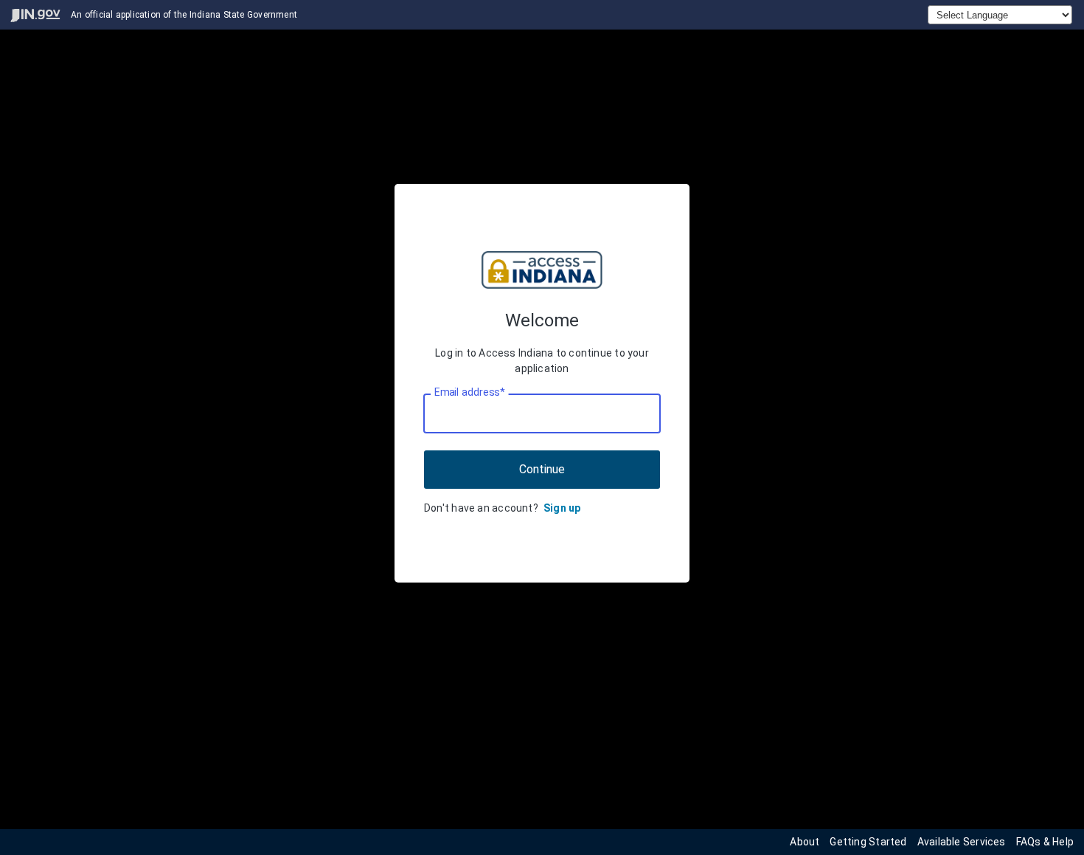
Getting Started (868, 842)
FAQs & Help (1045, 842)
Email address (469, 391)
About (804, 842)
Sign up (562, 508)
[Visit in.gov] (35, 15)
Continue (542, 469)
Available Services (961, 842)
